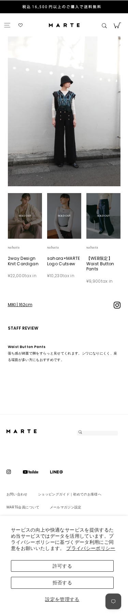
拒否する (62, 582)
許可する (62, 566)
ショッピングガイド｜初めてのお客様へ (69, 494)
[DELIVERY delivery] (64, 7)
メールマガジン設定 (66, 507)
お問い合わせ (17, 494)
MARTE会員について (23, 507)
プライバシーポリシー (90, 548)
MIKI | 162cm (20, 304)
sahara (21, 247)
